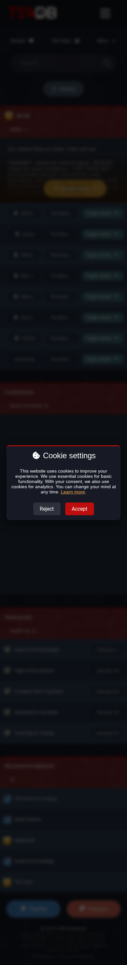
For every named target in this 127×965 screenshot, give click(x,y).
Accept (79, 509)
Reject (47, 509)
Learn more (73, 491)
